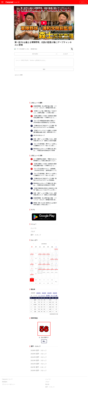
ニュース (34, 228)
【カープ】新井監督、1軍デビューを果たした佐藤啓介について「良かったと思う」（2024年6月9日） (45, 144)
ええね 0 (65, 53)
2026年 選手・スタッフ (38, 350)
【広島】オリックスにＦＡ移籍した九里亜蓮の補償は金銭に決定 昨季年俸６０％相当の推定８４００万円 (45, 131)
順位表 (47, 384)
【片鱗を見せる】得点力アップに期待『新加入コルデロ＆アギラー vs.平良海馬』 (45, 126)
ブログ (33, 231)
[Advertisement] (44, 89)
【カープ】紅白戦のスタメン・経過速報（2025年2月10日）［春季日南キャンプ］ (45, 169)
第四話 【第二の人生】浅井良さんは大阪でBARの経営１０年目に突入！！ (45, 203)
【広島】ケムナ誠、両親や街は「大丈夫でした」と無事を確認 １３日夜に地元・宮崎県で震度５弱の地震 (45, 112)
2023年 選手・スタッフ (38, 360)
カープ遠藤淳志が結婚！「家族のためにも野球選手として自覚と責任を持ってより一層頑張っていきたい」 (45, 160)
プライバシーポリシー (8, 384)
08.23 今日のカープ (39, 135)
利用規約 (4, 382)
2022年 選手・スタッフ (39, 364)
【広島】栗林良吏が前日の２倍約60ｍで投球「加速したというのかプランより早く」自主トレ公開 (45, 189)
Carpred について (7, 379)
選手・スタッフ (36, 235)
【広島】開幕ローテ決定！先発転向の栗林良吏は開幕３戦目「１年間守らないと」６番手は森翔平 (45, 116)
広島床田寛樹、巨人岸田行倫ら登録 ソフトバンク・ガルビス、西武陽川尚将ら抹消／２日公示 (45, 107)
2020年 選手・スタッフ (38, 370)
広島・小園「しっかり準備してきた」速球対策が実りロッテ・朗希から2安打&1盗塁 (45, 139)
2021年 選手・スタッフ (38, 367)
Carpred (9, 2)
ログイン (83, 2)
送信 (44, 69)
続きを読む (35, 53)
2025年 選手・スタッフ (38, 354)
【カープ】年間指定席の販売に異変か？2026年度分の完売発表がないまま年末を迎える (45, 121)
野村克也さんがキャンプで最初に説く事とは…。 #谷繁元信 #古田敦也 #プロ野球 (45, 149)
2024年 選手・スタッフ (39, 357)
